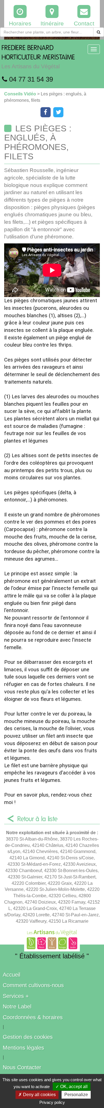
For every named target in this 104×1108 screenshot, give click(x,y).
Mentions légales (23, 1048)
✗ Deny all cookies (37, 1094)
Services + (16, 996)
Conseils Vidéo (20, 94)
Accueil (11, 975)
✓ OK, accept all (71, 1086)
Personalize (76, 1094)
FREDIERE (38, 57)
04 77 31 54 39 (30, 79)
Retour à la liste (37, 819)
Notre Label (17, 1006)
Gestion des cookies (28, 1037)
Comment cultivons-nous (33, 985)
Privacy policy (52, 1102)
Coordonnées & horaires (33, 1017)
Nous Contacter (22, 1067)
